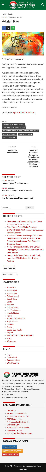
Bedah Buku (12, 299)
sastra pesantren (31, 131)
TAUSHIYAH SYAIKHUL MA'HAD (20, 335)
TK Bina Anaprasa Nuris (16, 413)
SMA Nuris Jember (14, 430)
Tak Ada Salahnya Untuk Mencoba (17, 190)
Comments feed (13, 360)
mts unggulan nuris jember (14, 128)
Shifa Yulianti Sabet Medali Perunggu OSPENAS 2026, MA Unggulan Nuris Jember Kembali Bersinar (25, 230)
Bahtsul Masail (13, 296)
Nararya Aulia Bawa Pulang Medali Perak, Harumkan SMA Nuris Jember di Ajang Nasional (24, 258)
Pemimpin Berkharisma (12, 151)
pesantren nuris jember (12, 131)
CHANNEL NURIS (11, 454)
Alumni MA (11, 287)
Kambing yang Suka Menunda (15, 183)
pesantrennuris (10, 447)
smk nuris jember (25, 134)
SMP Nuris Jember (14, 419)
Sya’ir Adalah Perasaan (23, 112)
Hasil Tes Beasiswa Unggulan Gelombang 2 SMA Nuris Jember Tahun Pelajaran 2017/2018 (33, 158)
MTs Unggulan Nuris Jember (18, 422)
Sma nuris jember (9, 134)
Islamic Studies (13, 313)
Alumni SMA (12, 290)
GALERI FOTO (13, 307)
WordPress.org (13, 363)
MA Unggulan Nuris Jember (13, 124)
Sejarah (10, 332)
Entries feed (12, 357)
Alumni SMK (12, 293)
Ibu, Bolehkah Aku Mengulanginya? (17, 198)
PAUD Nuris (11, 410)
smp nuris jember (9, 137)
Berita (9, 301)
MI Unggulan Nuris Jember (18, 416)
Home (4, 14)
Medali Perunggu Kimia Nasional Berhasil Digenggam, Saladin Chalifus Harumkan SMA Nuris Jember (25, 249)
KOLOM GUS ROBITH (16, 318)
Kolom (9, 315)
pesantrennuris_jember (13, 450)
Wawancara (11, 341)
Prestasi (10, 324)
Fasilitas (10, 304)
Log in (9, 354)
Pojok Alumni (12, 321)
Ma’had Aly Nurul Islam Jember (19, 433)
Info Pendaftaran (14, 310)
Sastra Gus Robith (14, 330)
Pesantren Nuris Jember (23, 466)
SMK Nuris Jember (14, 424)
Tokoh (9, 338)
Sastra (10, 14)
